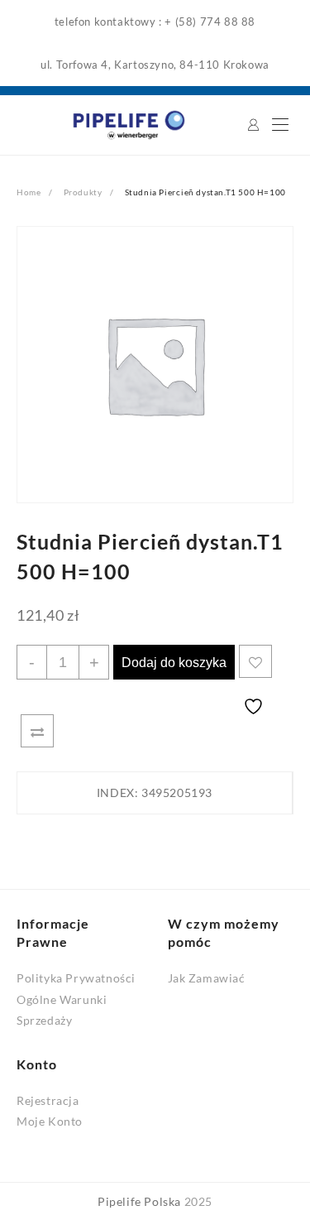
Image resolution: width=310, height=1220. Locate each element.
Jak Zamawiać (207, 978)
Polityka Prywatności (76, 978)
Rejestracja (48, 1100)
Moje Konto (50, 1121)
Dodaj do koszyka (174, 663)
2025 (198, 1201)
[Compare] (37, 730)
